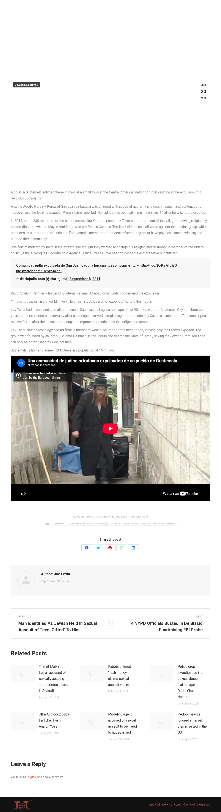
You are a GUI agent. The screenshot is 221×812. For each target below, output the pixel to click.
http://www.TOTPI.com (55, 581)
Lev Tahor (114, 523)
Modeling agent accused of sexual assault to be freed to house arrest (122, 723)
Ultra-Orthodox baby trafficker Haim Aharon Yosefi (54, 720)
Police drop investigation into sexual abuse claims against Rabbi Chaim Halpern (191, 682)
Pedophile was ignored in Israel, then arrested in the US (192, 723)
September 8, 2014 (84, 279)
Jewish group (75, 523)
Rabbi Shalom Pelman (135, 523)
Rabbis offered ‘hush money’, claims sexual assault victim (119, 676)
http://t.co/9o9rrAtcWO (158, 265)
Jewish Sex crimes (26, 84)
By (120, 516)
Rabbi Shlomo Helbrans (163, 523)
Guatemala (58, 523)
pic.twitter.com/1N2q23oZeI (39, 271)
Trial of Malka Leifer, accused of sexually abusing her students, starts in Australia (53, 679)
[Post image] (23, 673)
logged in (33, 777)
